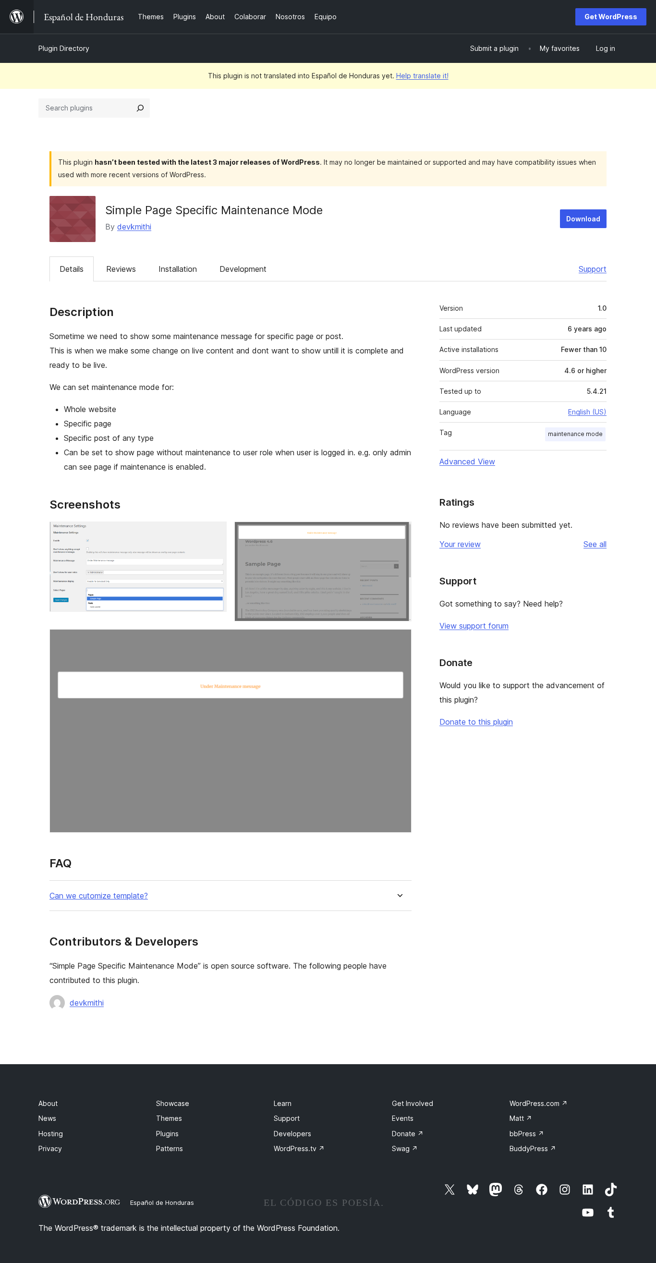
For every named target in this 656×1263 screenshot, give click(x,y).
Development (243, 269)
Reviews (121, 269)
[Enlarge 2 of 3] (398, 534)
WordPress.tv (299, 1148)
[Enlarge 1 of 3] (214, 534)
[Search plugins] (140, 108)
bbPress (527, 1133)
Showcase (172, 1103)
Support (593, 269)
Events (402, 1118)
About (48, 1103)
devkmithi (134, 226)
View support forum (474, 626)
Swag (405, 1148)
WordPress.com (539, 1103)
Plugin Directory (63, 48)
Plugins (167, 1133)
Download (583, 219)
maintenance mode (575, 433)
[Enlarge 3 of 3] (398, 642)
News (47, 1118)
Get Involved (412, 1103)
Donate (408, 1133)
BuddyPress (533, 1148)
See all (595, 544)
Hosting (50, 1133)
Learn (283, 1103)
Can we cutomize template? (98, 895)
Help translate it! (422, 76)
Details (72, 269)
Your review (460, 544)
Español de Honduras (162, 1202)
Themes (169, 1118)
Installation (177, 269)
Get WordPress (610, 16)
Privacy (50, 1148)
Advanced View (467, 461)
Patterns (169, 1148)
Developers (292, 1133)
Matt (521, 1118)
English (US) (587, 412)
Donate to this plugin (476, 722)
